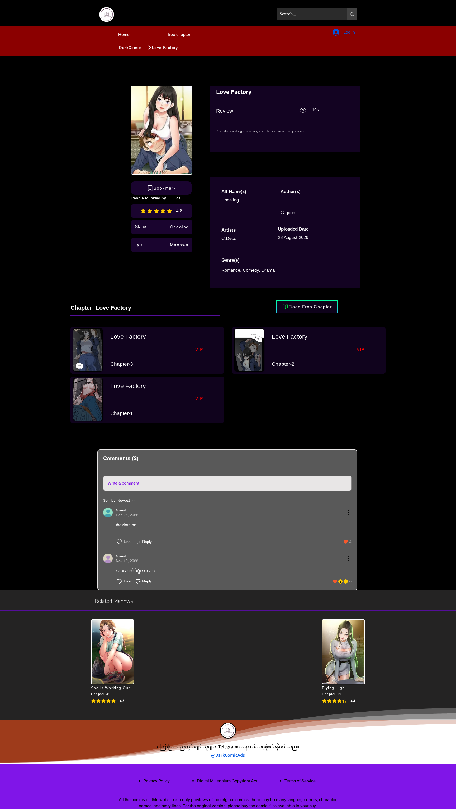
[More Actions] (348, 512)
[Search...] (352, 14)
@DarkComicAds (228, 755)
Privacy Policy (156, 780)
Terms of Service (300, 780)
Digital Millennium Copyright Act (227, 780)
